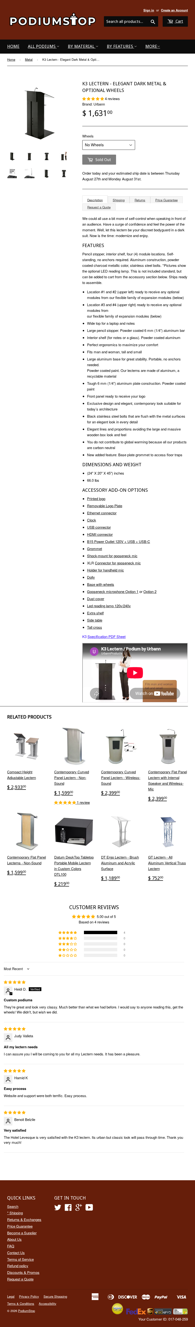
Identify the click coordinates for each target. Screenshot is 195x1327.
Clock (91, 519)
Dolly (91, 577)
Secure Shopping (55, 1296)
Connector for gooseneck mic (118, 562)
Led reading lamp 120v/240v (109, 605)
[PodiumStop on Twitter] (57, 1208)
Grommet (94, 548)
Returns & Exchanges (24, 1219)
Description (95, 200)
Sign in (148, 10)
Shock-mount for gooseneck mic (112, 555)
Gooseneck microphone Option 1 (112, 591)
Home (13, 46)
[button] (93, 98)
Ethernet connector (102, 512)
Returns (140, 200)
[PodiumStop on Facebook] (68, 1208)
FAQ (10, 1245)
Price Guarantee (166, 200)
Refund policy (17, 1265)
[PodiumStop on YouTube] (89, 1208)
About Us (14, 1239)
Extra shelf (95, 612)
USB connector (99, 527)
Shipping (119, 200)
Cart (179, 21)
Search (12, 1206)
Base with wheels (100, 584)
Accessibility (47, 1303)
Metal (29, 59)
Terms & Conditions (20, 1303)
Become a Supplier (22, 1232)
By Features (120, 46)
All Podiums (42, 46)
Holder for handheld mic (105, 569)
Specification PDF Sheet (107, 636)
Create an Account (174, 10)
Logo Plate (114, 505)
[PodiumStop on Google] (78, 1208)
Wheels (87, 136)
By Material (82, 46)
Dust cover (95, 598)
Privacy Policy (29, 1296)
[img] (14, 981)
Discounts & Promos (23, 1272)
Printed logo (96, 498)
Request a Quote (99, 207)
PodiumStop (26, 1310)
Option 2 (149, 591)
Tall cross (94, 627)
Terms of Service (20, 1259)
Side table (94, 620)
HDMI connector (100, 534)
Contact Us (16, 1252)
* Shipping (15, 1212)
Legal (11, 1296)
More (151, 46)
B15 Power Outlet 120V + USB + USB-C (118, 541)
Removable (96, 505)
